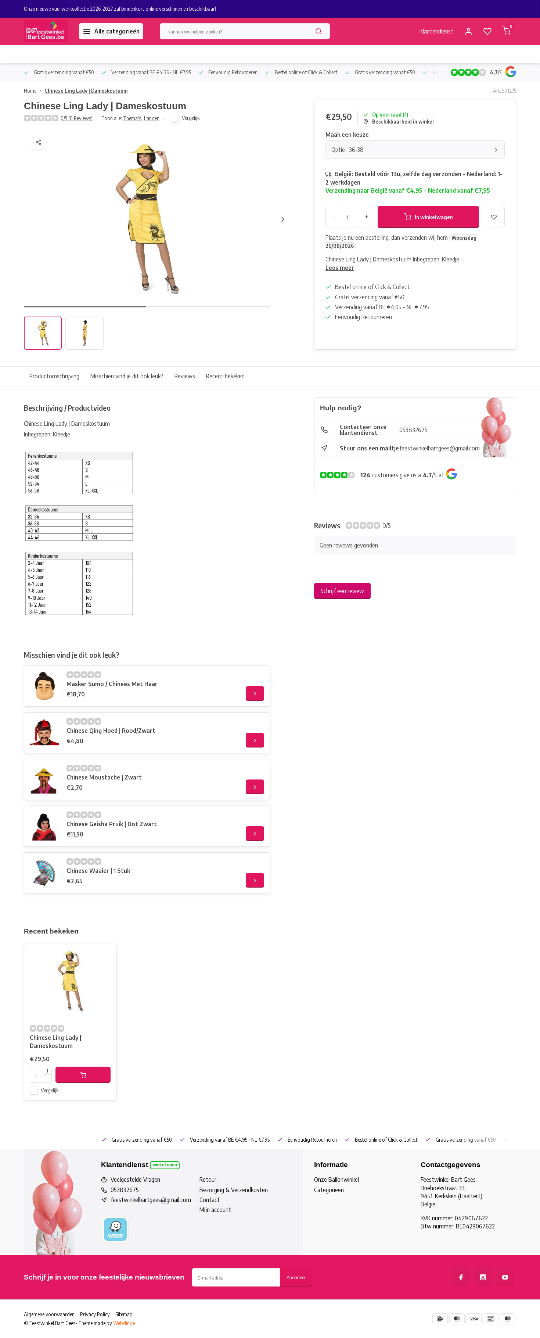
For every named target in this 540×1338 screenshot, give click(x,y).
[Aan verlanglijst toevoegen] (105, 955)
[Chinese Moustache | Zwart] (44, 779)
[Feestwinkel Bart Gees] (46, 31)
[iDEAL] (440, 1318)
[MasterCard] (457, 1318)
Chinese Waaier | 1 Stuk (98, 870)
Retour (207, 1179)
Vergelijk (191, 118)
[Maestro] (507, 1318)
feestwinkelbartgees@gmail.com (439, 448)
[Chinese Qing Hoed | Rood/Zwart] (44, 733)
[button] (283, 219)
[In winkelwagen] (83, 1075)
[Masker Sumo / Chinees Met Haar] (44, 686)
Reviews (184, 376)
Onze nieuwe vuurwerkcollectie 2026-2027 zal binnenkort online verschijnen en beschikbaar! (120, 9)
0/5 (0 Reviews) (77, 118)
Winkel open (164, 1164)
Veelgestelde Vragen (135, 1179)
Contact (209, 1199)
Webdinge (124, 1323)
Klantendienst (436, 31)
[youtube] (505, 1277)
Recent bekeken (225, 376)
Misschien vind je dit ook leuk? (126, 376)
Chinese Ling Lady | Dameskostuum (85, 91)
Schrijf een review (342, 591)
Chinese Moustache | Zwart (104, 777)
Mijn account (215, 1209)
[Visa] (474, 1318)
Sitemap (124, 1314)
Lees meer (339, 267)
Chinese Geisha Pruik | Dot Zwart (111, 824)
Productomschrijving (54, 376)
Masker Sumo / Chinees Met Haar (112, 684)
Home (30, 91)
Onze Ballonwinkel (336, 1179)
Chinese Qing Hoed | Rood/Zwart (110, 730)
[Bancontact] (490, 1318)
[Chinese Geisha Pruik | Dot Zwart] (44, 826)
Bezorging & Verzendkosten (233, 1190)
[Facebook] (461, 1277)
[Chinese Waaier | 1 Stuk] (44, 873)
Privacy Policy (95, 1314)
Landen (151, 118)
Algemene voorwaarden (49, 1314)
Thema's (132, 118)
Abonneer (296, 1277)
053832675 (413, 429)
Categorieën (329, 1190)
